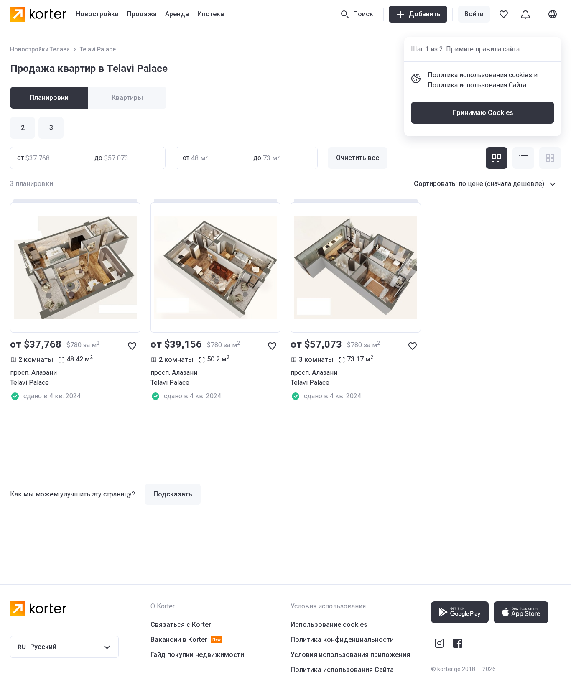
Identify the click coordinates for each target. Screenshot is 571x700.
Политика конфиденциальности (342, 640)
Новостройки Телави (40, 49)
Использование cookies (329, 625)
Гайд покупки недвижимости (197, 655)
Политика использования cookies (480, 75)
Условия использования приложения (350, 655)
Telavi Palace (98, 49)
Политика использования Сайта (477, 85)
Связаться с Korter (180, 625)
